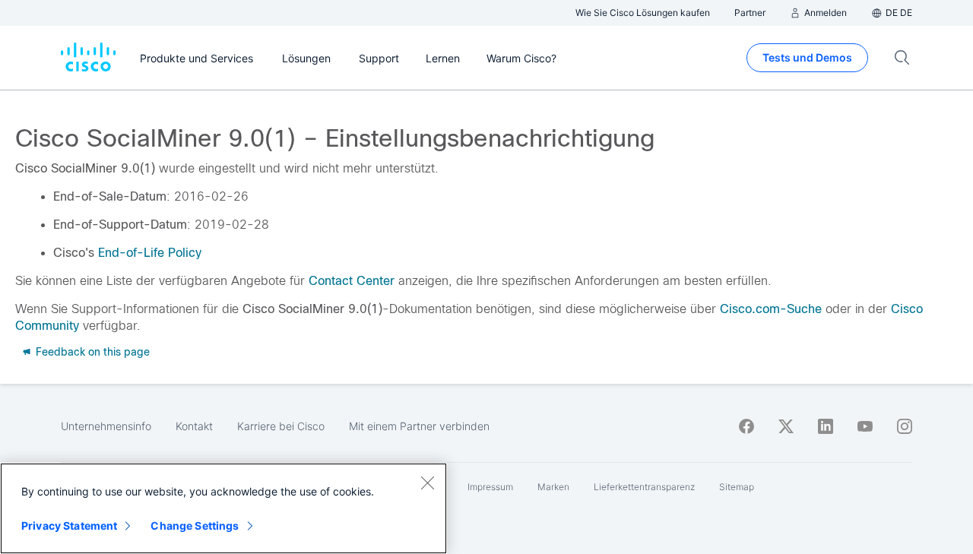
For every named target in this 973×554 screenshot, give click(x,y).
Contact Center (352, 280)
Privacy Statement (69, 525)
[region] (223, 508)
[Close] (427, 482)
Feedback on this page (91, 352)
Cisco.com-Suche (771, 308)
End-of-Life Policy (149, 252)
